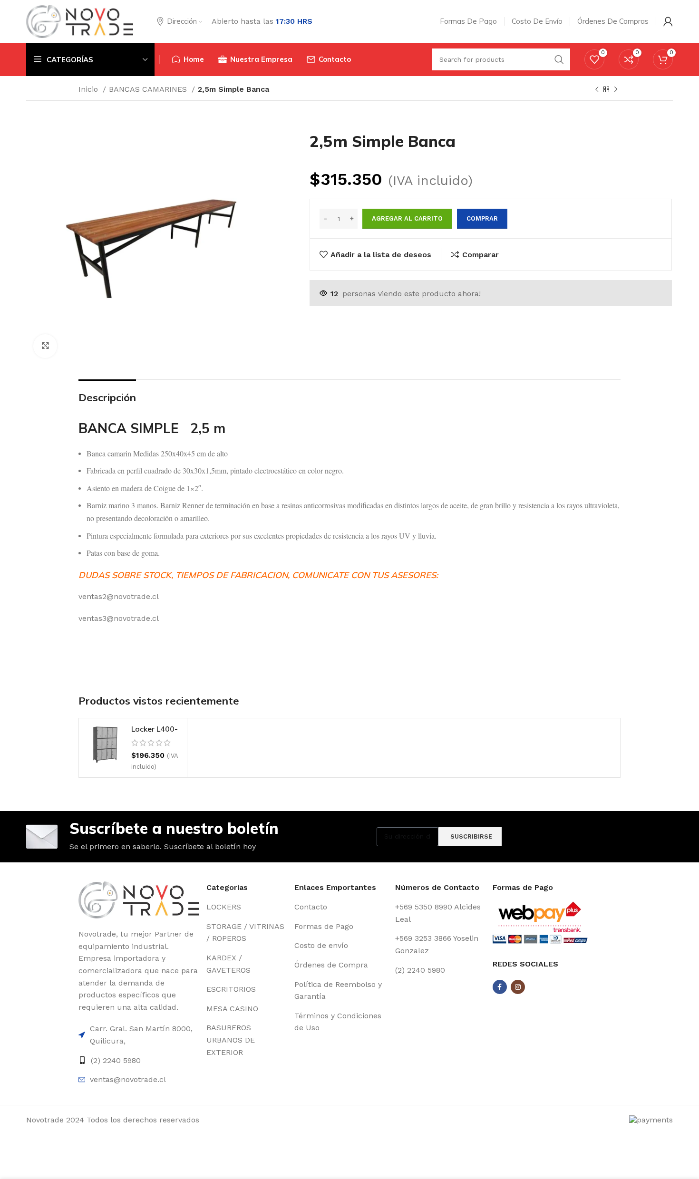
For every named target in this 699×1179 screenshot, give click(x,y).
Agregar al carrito (407, 218)
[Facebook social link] (500, 987)
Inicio (89, 89)
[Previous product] (597, 90)
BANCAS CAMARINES (149, 89)
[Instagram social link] (518, 987)
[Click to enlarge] (45, 346)
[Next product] (616, 90)
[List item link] (138, 1035)
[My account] (668, 21)
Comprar (482, 218)
